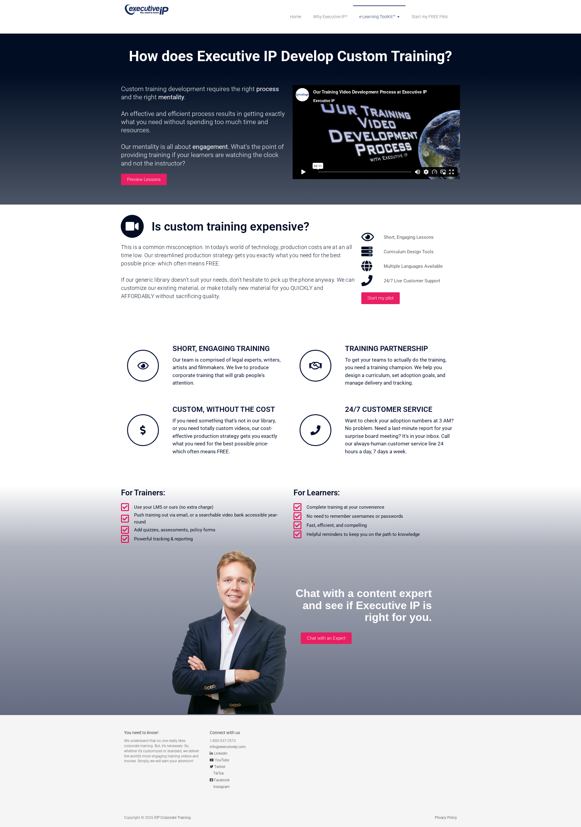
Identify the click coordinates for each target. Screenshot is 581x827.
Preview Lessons (144, 179)
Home (295, 16)
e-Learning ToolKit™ (377, 16)
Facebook (222, 780)
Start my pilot (380, 298)
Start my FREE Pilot (430, 16)
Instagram (221, 787)
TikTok (218, 773)
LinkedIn (221, 753)
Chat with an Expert (326, 638)
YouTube (222, 760)
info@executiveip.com (228, 747)
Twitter (219, 767)
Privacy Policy (446, 818)
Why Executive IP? (330, 16)
